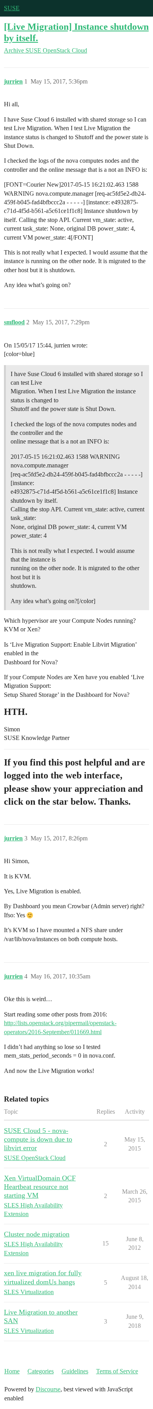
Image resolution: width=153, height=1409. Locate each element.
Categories (40, 1371)
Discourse (48, 1389)
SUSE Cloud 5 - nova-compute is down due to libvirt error (38, 1139)
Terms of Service (117, 1371)
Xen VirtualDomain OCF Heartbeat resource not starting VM (40, 1186)
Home (12, 1371)
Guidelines (75, 1371)
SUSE (12, 8)
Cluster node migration (36, 1234)
